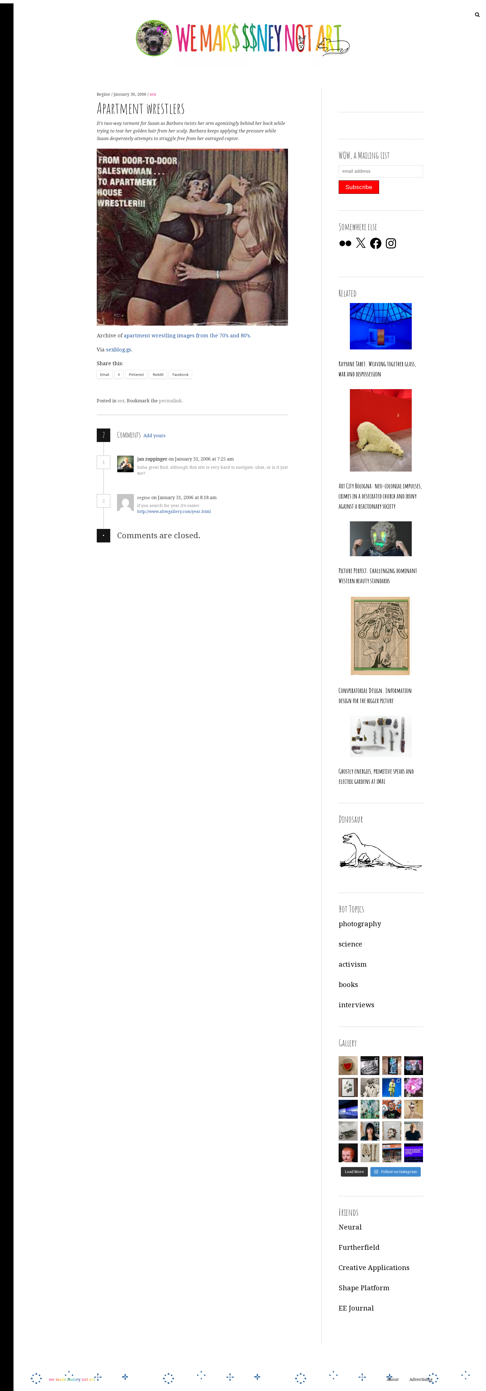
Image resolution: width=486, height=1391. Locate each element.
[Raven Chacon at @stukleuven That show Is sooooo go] (348, 1109)
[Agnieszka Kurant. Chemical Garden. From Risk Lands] (370, 1109)
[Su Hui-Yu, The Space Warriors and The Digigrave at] (413, 1153)
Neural (350, 1227)
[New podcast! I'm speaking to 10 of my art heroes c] (413, 1131)
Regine (104, 94)
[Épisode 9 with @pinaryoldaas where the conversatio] (391, 1087)
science (350, 944)
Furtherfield (359, 1247)
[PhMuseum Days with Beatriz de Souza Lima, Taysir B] (391, 1131)
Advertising (421, 1379)
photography (360, 924)
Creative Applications (374, 1268)
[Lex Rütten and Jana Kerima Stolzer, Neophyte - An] (391, 1065)
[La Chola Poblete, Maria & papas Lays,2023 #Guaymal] (413, 1109)
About (393, 1379)
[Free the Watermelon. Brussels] (391, 1153)
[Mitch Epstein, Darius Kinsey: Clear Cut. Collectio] (370, 1065)
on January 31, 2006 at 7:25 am (201, 459)
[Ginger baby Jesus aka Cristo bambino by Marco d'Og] (348, 1153)
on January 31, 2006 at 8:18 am (184, 497)
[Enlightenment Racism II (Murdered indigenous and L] (348, 1087)
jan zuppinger (152, 459)
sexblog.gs (118, 350)
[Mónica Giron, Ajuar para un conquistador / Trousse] (370, 1153)
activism (353, 964)
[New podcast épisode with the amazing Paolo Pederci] (391, 1109)
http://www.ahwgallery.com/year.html (174, 511)
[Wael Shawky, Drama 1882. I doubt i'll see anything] (413, 1065)
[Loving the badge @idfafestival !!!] (348, 1065)
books (348, 985)
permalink (170, 400)
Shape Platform (364, 1288)
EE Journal (356, 1308)
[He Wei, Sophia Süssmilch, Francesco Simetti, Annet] (370, 1087)
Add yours (154, 435)
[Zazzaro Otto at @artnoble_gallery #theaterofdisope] (348, 1131)
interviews (356, 1005)
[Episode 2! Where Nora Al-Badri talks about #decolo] (370, 1131)
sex (153, 94)
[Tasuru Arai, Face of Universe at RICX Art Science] (413, 1087)
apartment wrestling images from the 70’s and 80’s (187, 336)
